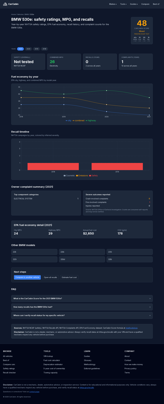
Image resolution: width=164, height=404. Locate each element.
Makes (113, 4)
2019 (36, 49)
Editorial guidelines (92, 368)
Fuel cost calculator (52, 360)
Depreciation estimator (53, 364)
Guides (134, 4)
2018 (44, 49)
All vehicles (8, 356)
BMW (27, 14)
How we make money (134, 364)
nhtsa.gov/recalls (87, 387)
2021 (20, 49)
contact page (34, 392)
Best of (156, 4)
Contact (128, 360)
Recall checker (9, 372)
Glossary (87, 360)
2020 (28, 49)
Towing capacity (51, 372)
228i (62, 252)
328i (110, 259)
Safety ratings (9, 368)
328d (63, 259)
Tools (123, 4)
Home (13, 14)
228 (14, 252)
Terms (127, 372)
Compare (145, 4)
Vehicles (20, 14)
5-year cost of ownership (54, 368)
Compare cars (9, 364)
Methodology (89, 364)
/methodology (131, 328)
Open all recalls (50, 277)
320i (15, 259)
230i (110, 252)
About (127, 356)
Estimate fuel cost (69, 277)
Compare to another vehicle (27, 277)
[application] (82, 104)
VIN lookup (48, 356)
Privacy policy (130, 368)
